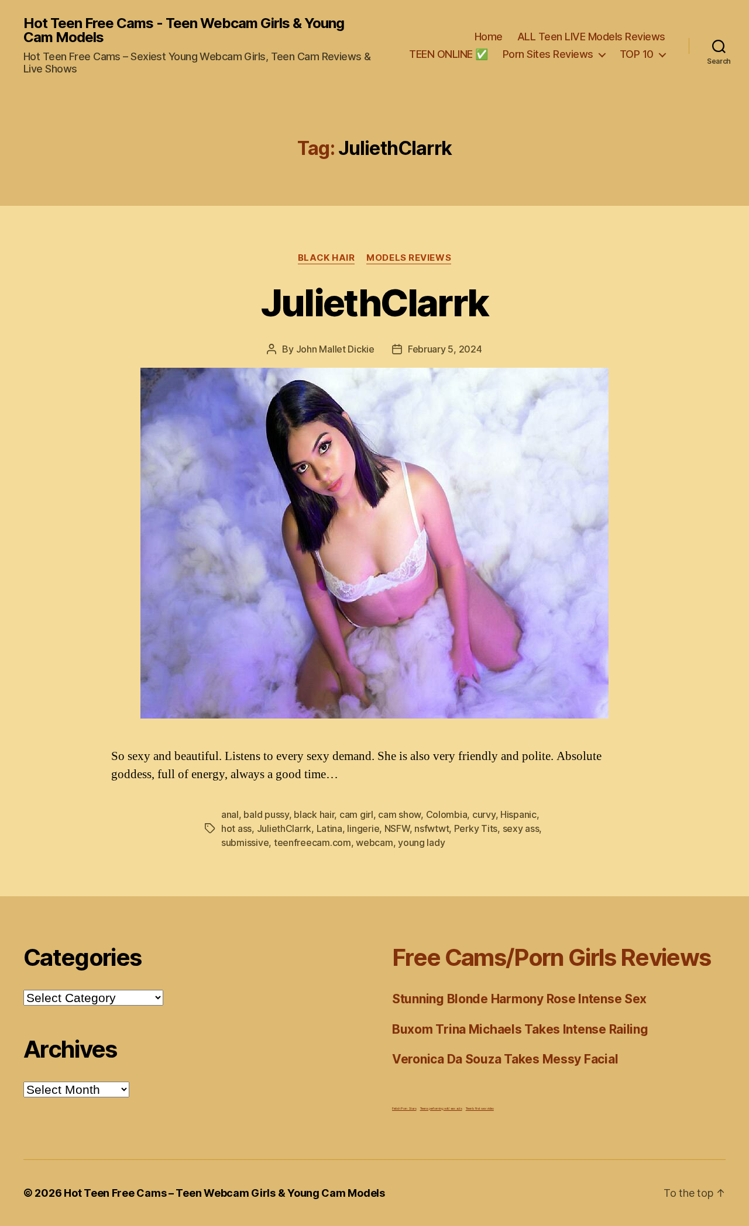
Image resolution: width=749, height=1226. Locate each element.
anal (230, 814)
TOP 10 (637, 54)
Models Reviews (408, 258)
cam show (399, 814)
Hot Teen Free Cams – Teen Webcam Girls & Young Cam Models (224, 1193)
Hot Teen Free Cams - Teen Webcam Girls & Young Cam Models (183, 30)
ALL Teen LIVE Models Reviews (591, 36)
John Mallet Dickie (335, 349)
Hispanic (518, 814)
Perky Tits (475, 828)
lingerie (363, 828)
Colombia (447, 814)
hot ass (236, 828)
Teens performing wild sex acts (441, 1108)
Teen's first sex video (480, 1108)
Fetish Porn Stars (404, 1108)
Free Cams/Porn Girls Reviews (551, 957)
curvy (484, 814)
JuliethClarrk (374, 302)
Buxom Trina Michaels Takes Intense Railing (520, 1029)
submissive (245, 842)
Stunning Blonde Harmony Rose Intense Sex (519, 999)
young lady (421, 842)
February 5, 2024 (445, 349)
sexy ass (521, 828)
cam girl (356, 814)
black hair (314, 814)
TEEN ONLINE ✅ (448, 54)
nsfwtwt (431, 828)
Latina (329, 828)
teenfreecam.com (312, 842)
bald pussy (265, 814)
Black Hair (326, 258)
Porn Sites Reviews (548, 54)
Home (489, 36)
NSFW (397, 828)
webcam (374, 842)
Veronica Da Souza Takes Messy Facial (505, 1059)
